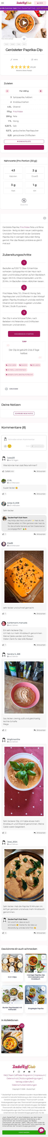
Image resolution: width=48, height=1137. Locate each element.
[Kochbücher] (24, 39)
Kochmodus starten (24, 334)
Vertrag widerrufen (24, 1082)
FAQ (5, 1075)
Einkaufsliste (24, 141)
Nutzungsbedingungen (31, 1078)
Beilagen (36, 365)
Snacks (24, 365)
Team (11, 1075)
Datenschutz (13, 1078)
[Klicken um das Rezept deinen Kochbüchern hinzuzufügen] (12, 971)
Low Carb (11, 365)
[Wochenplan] (42, 11)
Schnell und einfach (16, 370)
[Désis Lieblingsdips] (12, 1039)
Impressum (39, 1075)
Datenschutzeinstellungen (24, 1085)
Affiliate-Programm (24, 1075)
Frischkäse (25, 227)
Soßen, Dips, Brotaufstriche (20, 375)
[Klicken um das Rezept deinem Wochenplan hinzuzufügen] (20, 957)
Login (40, 3)
